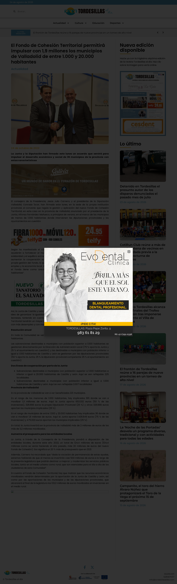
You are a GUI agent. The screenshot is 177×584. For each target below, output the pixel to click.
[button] (129, 252)
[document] (88, 292)
